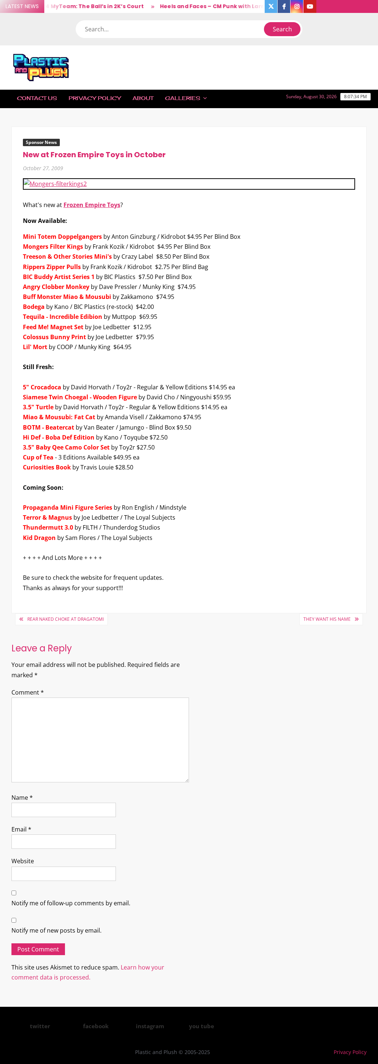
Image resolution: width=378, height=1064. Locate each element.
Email (21, 829)
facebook (96, 1026)
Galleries (182, 98)
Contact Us (37, 98)
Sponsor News (41, 142)
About (143, 98)
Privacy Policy (95, 98)
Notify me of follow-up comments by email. (70, 903)
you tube (201, 1026)
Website (22, 861)
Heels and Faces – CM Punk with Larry (205, 6)
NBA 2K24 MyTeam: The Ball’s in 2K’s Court (75, 6)
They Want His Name (327, 619)
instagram (150, 1026)
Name (22, 797)
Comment (27, 692)
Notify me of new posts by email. (56, 930)
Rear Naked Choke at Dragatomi (65, 619)
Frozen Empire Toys (91, 205)
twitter (40, 1026)
